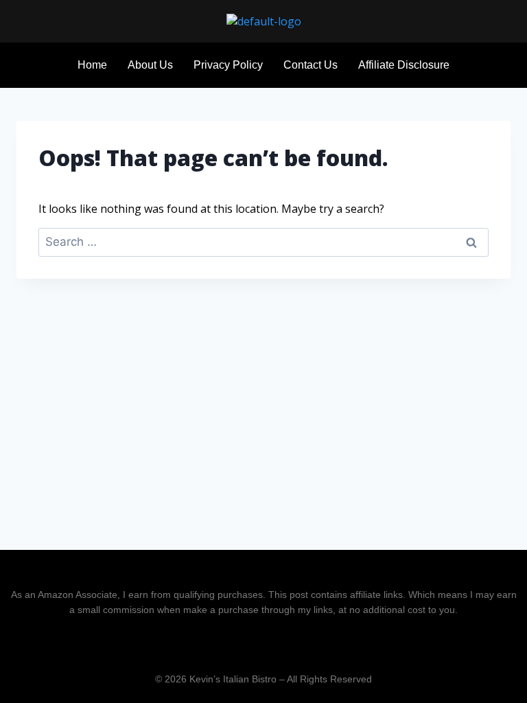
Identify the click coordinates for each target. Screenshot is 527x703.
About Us (150, 65)
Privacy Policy (228, 65)
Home (92, 65)
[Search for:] (263, 241)
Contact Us (310, 65)
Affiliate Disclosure (403, 65)
